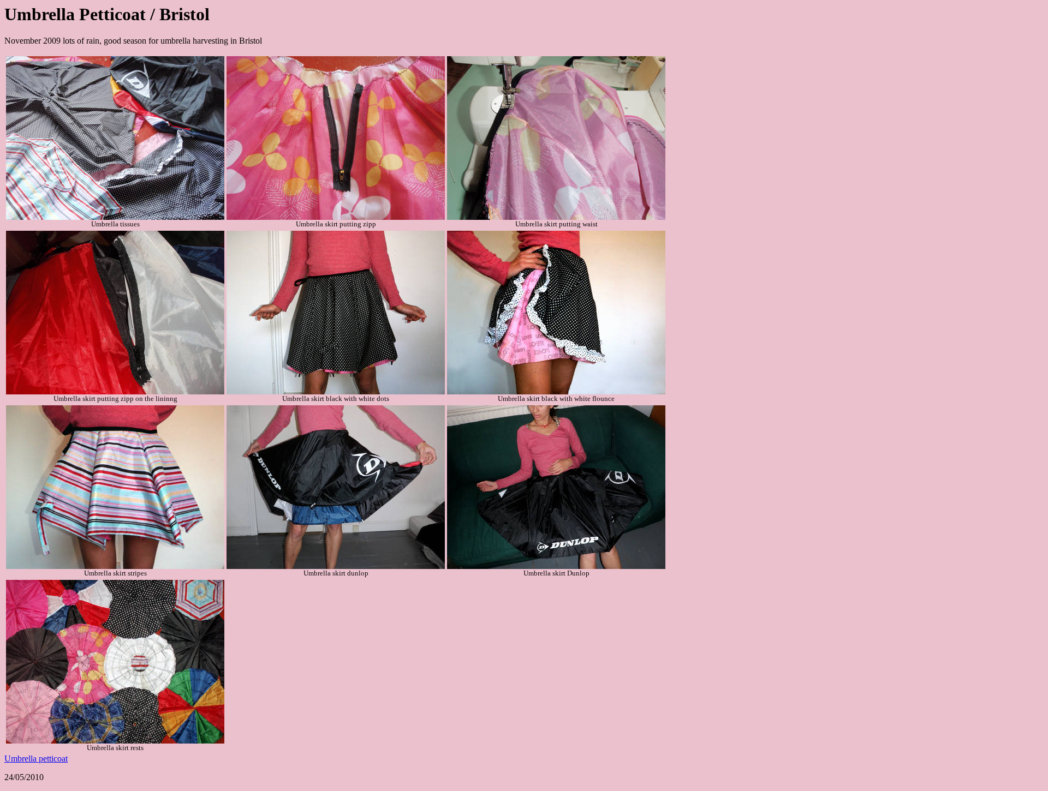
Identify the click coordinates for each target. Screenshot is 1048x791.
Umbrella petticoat (36, 758)
